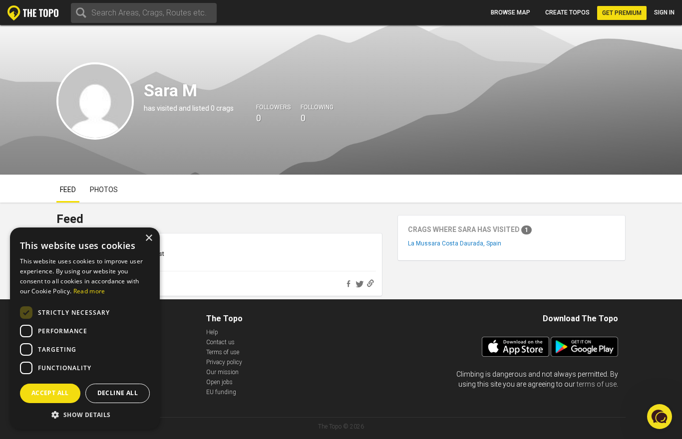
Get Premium (622, 12)
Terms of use (222, 352)
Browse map (510, 12)
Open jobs (219, 382)
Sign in (664, 12)
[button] (85, 414)
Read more (89, 291)
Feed (68, 190)
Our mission (222, 372)
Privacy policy (224, 362)
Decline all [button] (117, 393)
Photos (104, 190)
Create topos (567, 12)
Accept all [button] (50, 393)
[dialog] (85, 328)
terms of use (597, 384)
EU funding (221, 392)
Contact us (220, 342)
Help (212, 332)
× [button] (148, 238)
